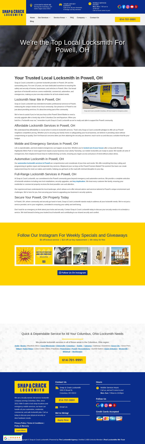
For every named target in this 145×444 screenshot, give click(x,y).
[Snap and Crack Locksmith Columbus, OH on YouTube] (132, 8)
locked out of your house (94, 148)
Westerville (123, 349)
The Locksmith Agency (68, 440)
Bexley (23, 346)
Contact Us (94, 18)
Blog (32, 21)
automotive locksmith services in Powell (34, 163)
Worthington (77, 352)
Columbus (70, 346)
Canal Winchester (48, 346)
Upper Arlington (110, 349)
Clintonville (60, 346)
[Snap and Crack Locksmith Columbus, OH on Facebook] (124, 8)
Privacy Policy (20, 423)
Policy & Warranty (22, 426)
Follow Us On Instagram (74, 272)
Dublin (80, 346)
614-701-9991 (128, 19)
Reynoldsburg (84, 349)
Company (81, 18)
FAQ (72, 18)
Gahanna (88, 346)
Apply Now (63, 420)
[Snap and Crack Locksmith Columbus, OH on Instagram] (128, 8)
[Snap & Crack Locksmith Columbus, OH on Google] (119, 8)
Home (32, 18)
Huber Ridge (28, 349)
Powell (74, 349)
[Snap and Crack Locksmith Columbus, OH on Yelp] (136, 8)
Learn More (20, 430)
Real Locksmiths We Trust (114, 440)
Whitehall (66, 352)
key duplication (79, 181)
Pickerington (65, 349)
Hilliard (19, 349)
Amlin (17, 346)
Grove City (115, 346)
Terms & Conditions (35, 423)
